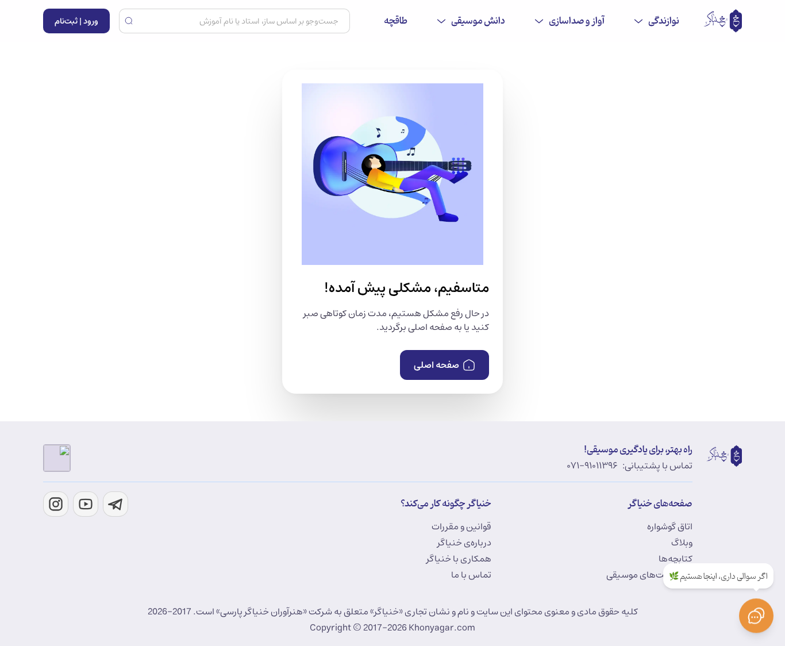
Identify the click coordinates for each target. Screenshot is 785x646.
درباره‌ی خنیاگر (464, 543)
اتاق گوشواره (669, 526)
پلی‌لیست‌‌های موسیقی (649, 575)
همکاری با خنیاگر (458, 559)
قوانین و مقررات (461, 526)
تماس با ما (471, 575)
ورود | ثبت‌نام (76, 21)
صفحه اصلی (436, 365)
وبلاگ (681, 543)
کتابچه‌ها (675, 559)
